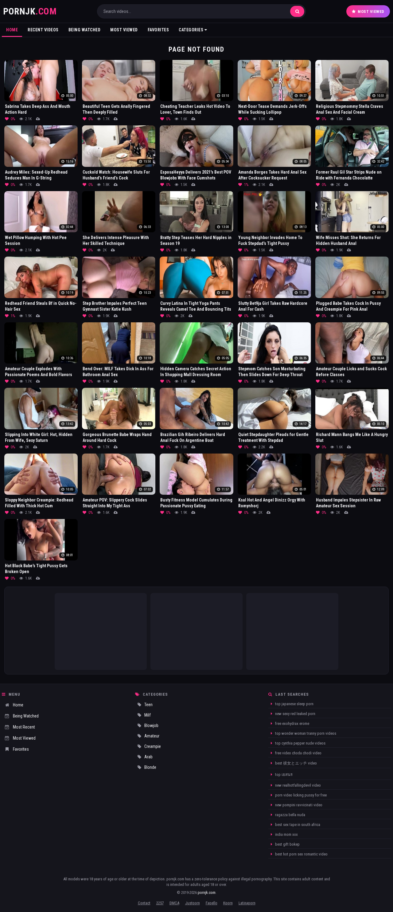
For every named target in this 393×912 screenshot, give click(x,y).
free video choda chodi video (297, 753)
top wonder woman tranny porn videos (305, 733)
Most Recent (24, 727)
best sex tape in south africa (297, 824)
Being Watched (84, 29)
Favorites (158, 29)
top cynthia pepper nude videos (299, 743)
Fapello (211, 903)
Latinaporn (247, 903)
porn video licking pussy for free (300, 795)
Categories (191, 29)
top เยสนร (283, 774)
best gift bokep (287, 844)
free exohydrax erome (291, 723)
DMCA (174, 903)
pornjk (29, 11)
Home (12, 29)
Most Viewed (371, 11)
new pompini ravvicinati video (298, 805)
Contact (144, 903)
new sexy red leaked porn (294, 713)
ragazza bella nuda (289, 814)
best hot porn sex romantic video (301, 854)
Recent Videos (43, 29)
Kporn (228, 903)
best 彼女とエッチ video (295, 763)
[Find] (297, 11)
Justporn (192, 903)
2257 (160, 903)
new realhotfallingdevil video (297, 785)
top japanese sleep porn (293, 704)
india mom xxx (286, 834)
